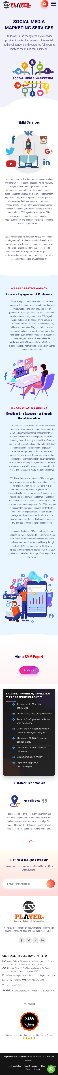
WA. (25, 980)
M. (4, 980)
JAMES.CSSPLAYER (40, 990)
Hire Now (28, 670)
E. (3, 975)
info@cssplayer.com (16, 975)
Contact (28, 1069)
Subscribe (50, 883)
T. (3, 985)
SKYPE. (7, 990)
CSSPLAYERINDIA (21, 990)
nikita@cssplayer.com (39, 975)
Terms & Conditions (31, 1066)
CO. (4, 968)
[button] (53, 3)
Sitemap (37, 1069)
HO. (4, 961)
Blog (43, 1066)
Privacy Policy (16, 1066)
